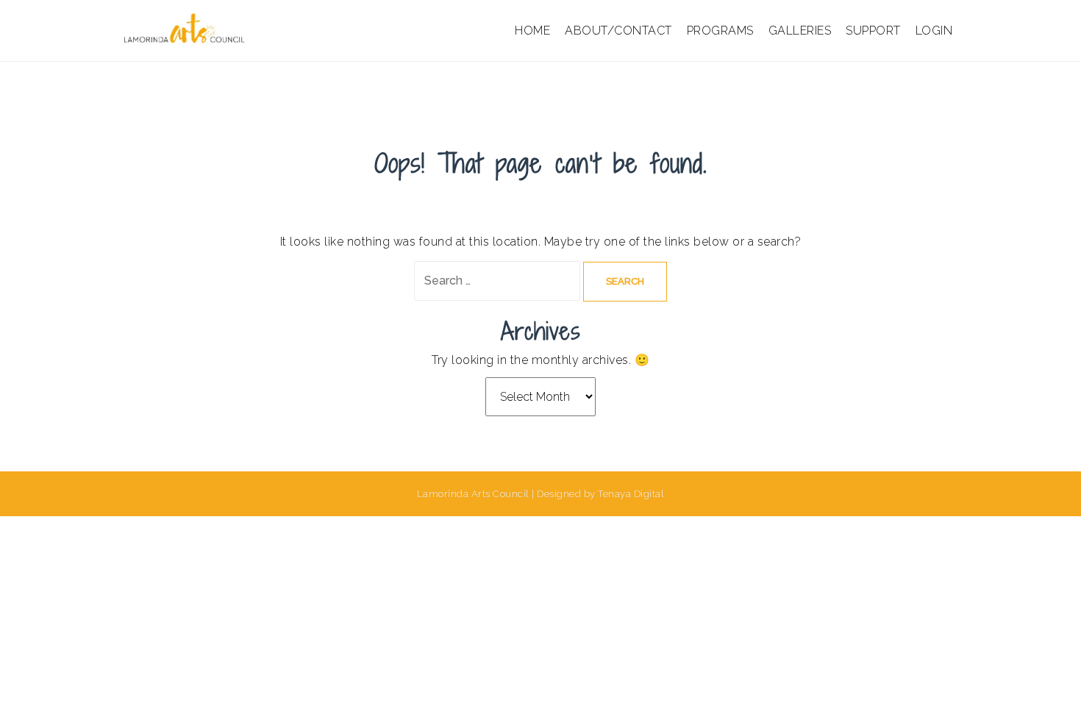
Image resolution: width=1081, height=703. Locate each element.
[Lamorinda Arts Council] (186, 30)
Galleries (800, 31)
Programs (720, 31)
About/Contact (618, 31)
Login (934, 31)
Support (873, 31)
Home (532, 31)
